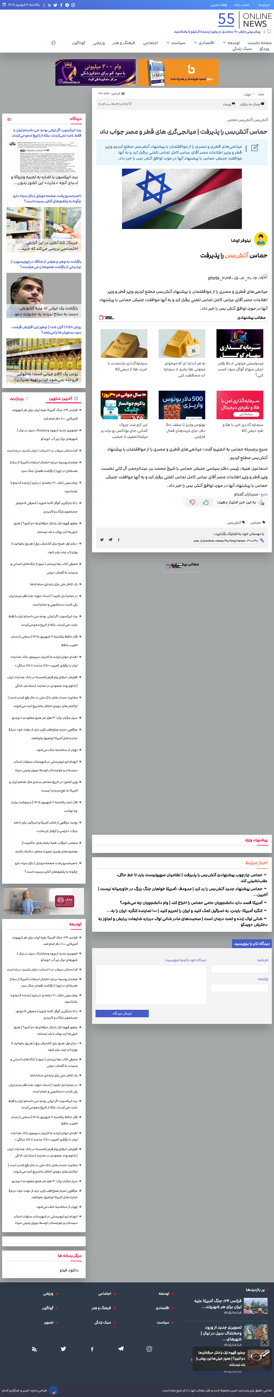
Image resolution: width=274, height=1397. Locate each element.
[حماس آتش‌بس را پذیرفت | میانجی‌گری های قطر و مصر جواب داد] (112, 540)
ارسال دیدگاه (122, 1013)
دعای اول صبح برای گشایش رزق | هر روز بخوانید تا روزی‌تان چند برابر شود (44, 547)
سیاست (179, 43)
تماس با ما (242, 4)
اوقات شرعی (218, 4)
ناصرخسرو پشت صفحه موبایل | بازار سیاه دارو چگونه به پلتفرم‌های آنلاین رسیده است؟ (47, 198)
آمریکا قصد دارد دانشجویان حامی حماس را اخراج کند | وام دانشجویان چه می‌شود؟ (191, 903)
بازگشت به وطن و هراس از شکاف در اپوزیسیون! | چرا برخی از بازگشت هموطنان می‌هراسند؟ (46, 264)
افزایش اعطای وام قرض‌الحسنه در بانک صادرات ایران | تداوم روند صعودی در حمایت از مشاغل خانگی (42, 681)
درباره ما (265, 4)
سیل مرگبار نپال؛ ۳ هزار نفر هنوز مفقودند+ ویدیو (45, 718)
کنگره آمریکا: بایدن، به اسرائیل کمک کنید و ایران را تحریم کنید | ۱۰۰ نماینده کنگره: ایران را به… (185, 911)
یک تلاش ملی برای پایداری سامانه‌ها (54, 584)
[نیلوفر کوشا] (261, 240)
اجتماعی (152, 43)
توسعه (234, 43)
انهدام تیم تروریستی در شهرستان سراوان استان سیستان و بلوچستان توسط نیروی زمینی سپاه (46, 766)
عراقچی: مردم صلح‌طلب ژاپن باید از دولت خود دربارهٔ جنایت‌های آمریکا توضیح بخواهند (43, 733)
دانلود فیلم (69, 1270)
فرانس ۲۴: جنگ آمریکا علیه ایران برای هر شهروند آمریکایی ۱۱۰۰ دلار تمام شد (45, 414)
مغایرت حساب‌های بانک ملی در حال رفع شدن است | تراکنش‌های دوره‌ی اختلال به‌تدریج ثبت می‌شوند (43, 701)
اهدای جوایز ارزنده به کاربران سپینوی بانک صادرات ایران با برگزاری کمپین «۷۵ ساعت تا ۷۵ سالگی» (44, 661)
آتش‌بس (236, 255)
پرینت (227, 104)
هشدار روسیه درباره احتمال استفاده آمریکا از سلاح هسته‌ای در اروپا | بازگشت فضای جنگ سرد (44, 466)
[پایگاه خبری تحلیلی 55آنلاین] (245, 20)
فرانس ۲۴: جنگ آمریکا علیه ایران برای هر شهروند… (218, 1304)
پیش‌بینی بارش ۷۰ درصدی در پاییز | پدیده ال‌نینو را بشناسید (44, 487)
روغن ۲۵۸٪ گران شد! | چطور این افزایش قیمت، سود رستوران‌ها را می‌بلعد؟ (46, 329)
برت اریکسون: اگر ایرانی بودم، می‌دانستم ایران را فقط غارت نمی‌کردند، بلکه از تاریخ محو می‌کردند (46, 132)
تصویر (50, 1322)
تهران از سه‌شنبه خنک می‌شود (57, 750)
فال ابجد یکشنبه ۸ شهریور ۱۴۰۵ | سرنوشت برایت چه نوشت (44, 806)
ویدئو (266, 49)
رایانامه (263, 979)
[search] (53, 43)
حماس (256, 522)
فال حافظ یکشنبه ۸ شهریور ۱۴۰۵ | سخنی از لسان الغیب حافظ (44, 640)
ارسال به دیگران (250, 104)
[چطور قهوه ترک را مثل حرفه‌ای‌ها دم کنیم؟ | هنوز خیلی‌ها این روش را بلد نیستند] (259, 1357)
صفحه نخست (260, 43)
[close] (264, 1342)
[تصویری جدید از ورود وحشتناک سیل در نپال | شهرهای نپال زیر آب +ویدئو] (256, 1331)
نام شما (262, 960)
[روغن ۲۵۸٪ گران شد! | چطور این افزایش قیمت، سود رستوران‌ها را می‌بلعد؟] (43, 361)
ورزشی (100, 43)
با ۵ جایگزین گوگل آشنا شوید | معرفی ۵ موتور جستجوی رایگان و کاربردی (208, 31)
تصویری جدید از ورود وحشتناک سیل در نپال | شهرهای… (221, 1333)
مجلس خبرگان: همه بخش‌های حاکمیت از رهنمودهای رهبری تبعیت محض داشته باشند (46, 847)
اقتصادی (208, 43)
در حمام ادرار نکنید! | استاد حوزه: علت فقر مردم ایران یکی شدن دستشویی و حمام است (43, 600)
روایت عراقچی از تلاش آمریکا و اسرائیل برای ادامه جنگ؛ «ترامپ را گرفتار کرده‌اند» (46, 826)
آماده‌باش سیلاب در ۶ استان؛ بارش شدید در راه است (42, 450)
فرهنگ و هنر (125, 43)
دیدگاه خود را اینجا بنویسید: (186, 960)
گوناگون (80, 43)
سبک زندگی (243, 49)
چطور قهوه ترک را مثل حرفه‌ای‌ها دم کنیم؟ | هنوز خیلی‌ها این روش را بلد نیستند (220, 1358)
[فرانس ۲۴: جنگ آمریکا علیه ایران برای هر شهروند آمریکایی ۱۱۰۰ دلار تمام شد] (256, 1306)
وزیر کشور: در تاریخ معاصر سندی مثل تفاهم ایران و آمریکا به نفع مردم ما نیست (43, 786)
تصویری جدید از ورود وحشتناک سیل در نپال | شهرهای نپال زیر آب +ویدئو (47, 434)
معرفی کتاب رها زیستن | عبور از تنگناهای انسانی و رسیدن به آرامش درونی (44, 568)
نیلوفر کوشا (241, 240)
